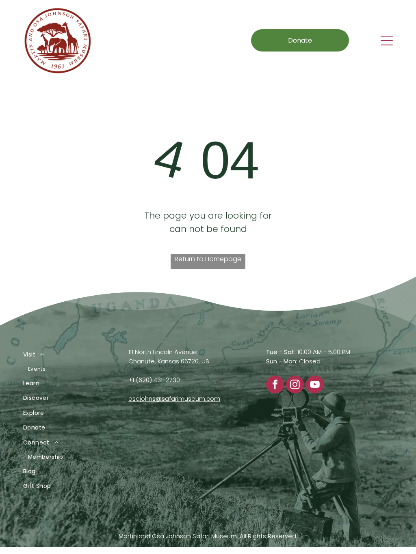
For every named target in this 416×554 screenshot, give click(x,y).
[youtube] (315, 385)
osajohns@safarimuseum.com (174, 398)
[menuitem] (65, 361)
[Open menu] (387, 40)
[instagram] (295, 385)
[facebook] (275, 385)
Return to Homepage (208, 259)
